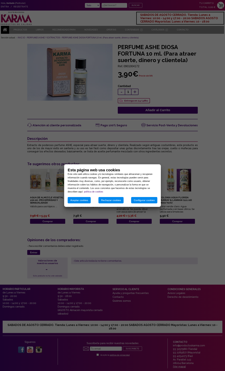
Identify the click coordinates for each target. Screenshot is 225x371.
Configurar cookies (144, 200)
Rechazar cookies (111, 200)
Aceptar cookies (79, 200)
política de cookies (93, 191)
